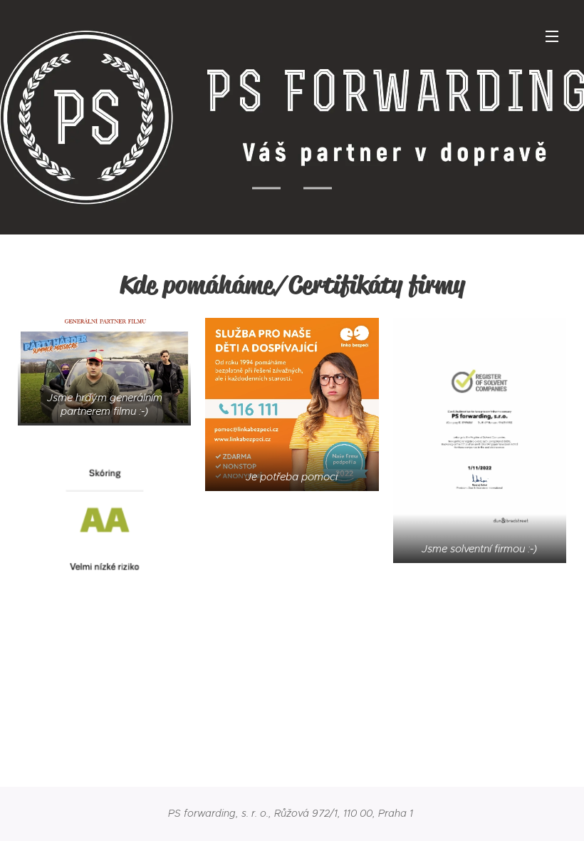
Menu (552, 35)
